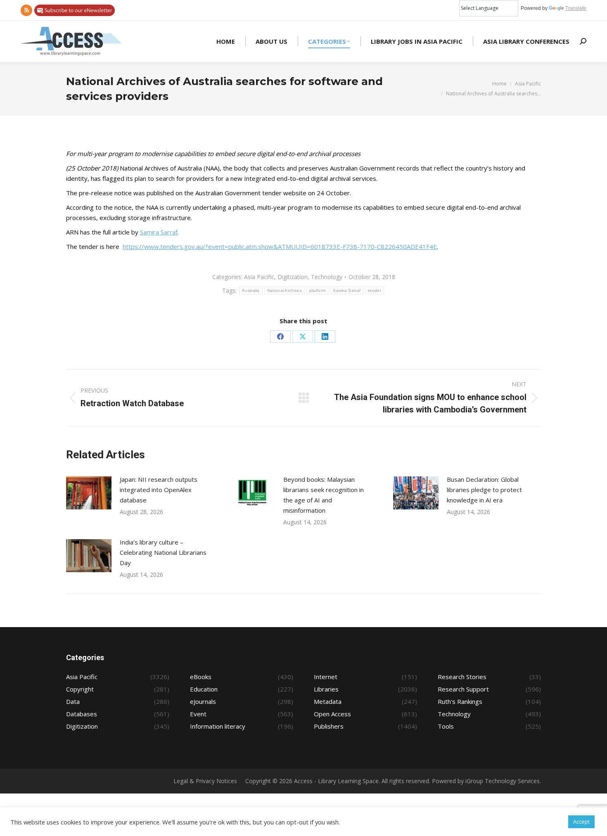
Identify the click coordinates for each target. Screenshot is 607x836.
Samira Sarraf (159, 232)
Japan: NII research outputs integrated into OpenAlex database (158, 489)
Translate (575, 8)
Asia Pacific (259, 277)
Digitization (292, 277)
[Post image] (88, 492)
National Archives (284, 290)
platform (317, 290)
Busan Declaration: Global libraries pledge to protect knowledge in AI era (484, 489)
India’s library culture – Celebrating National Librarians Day (163, 552)
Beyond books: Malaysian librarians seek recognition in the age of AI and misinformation (323, 494)
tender (374, 290)
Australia (251, 290)
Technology (326, 277)
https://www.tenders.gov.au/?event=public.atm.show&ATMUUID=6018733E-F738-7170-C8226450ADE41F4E (280, 246)
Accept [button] (581, 821)
